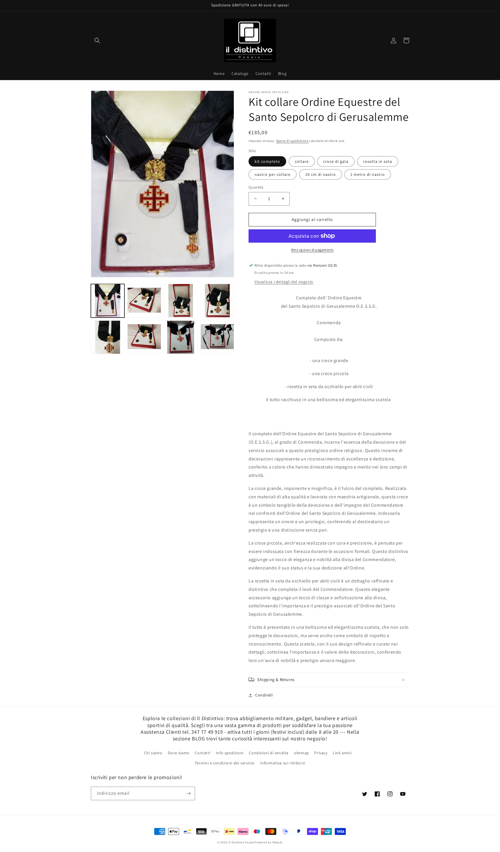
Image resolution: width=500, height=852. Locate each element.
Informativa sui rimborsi (282, 763)
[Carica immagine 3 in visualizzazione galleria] (181, 300)
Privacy (320, 752)
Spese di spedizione (292, 141)
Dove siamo (179, 752)
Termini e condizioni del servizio (225, 763)
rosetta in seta (377, 161)
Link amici (342, 752)
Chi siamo (153, 752)
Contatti (202, 752)
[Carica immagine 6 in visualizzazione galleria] (144, 337)
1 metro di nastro (367, 174)
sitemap (301, 752)
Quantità (256, 187)
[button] (97, 40)
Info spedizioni (230, 752)
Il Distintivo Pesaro (241, 842)
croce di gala (335, 161)
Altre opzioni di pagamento (312, 250)
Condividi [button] (264, 695)
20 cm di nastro (320, 174)
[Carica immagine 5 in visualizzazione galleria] (107, 337)
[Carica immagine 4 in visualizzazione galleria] (217, 300)
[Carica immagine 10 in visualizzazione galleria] (217, 337)
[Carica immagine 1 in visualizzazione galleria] (107, 300)
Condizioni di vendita (268, 752)
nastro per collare (273, 174)
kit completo (267, 161)
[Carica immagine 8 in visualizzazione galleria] (181, 337)
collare (302, 161)
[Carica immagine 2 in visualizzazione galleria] (144, 300)
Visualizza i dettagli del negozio (283, 281)
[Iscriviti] (188, 793)
